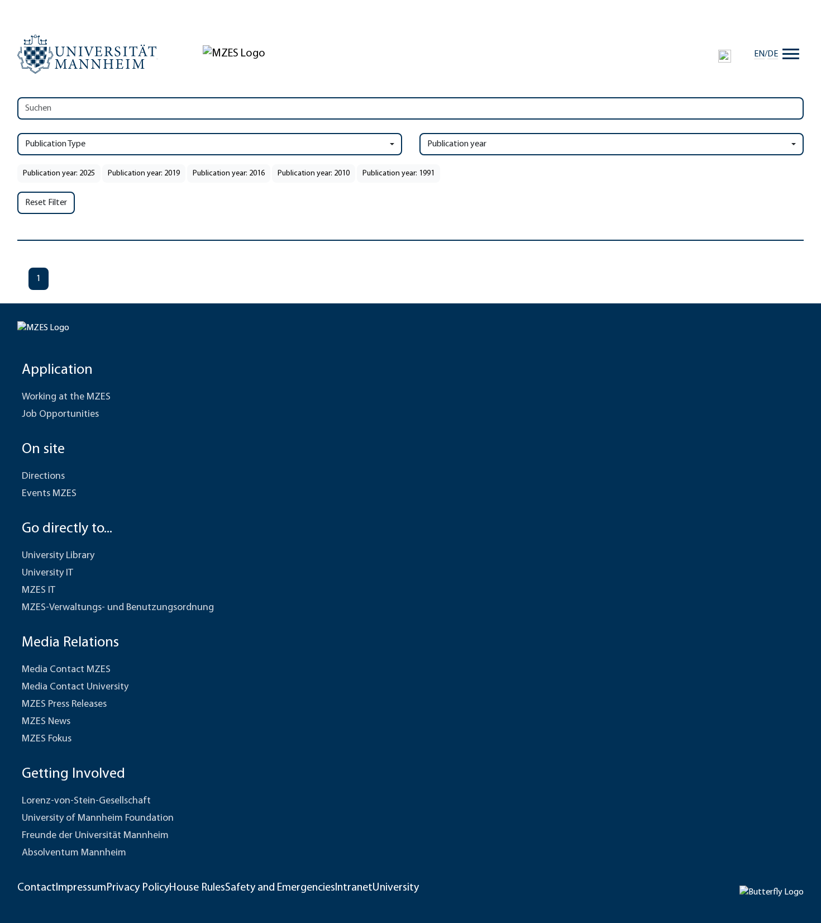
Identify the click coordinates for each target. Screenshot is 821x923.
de (772, 54)
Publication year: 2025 (59, 173)
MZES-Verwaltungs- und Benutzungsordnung (118, 608)
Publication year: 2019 (144, 173)
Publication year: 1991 (398, 173)
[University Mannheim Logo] (87, 54)
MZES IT (38, 591)
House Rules (197, 887)
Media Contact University (75, 687)
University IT (47, 573)
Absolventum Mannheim (74, 853)
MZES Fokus (46, 739)
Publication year (456, 144)
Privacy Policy (137, 887)
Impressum (81, 887)
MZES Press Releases (64, 705)
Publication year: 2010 (314, 173)
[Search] (724, 55)
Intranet (354, 887)
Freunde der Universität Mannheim (95, 836)
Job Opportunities (60, 415)
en (759, 54)
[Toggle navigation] (791, 54)
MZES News (46, 722)
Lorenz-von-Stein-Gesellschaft (86, 801)
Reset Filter (46, 202)
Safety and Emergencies (280, 887)
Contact (36, 887)
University (396, 887)
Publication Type (55, 144)
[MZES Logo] (234, 53)
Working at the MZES (66, 397)
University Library (58, 556)
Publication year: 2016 (229, 173)
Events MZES (49, 494)
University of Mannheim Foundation (98, 818)
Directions (43, 477)
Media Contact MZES (66, 670)
